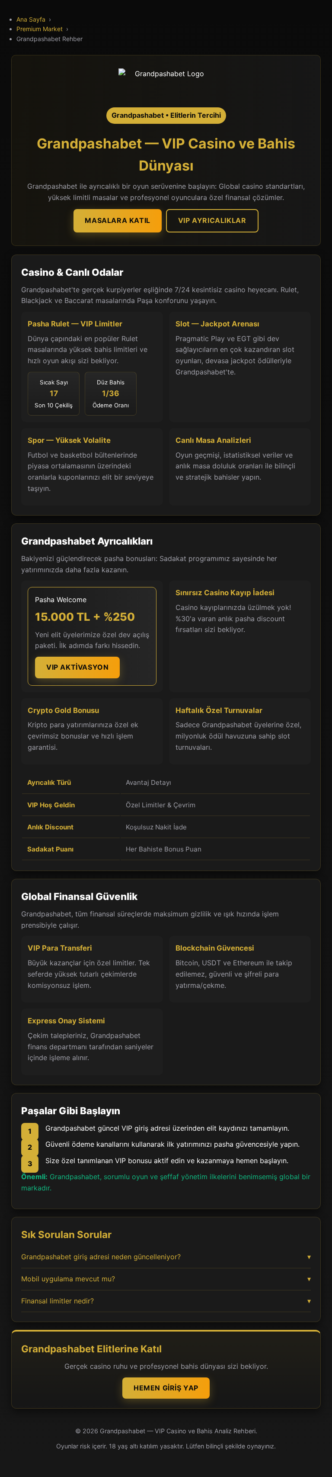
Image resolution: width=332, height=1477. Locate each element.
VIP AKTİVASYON (77, 667)
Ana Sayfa (30, 19)
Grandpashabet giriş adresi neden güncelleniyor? (166, 1256)
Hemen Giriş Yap (166, 1387)
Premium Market (39, 28)
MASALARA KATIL (117, 220)
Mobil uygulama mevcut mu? (166, 1278)
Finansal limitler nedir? (166, 1300)
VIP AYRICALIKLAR (212, 220)
